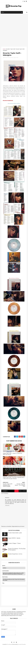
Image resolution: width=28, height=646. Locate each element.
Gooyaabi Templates (22, 644)
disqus (20, 490)
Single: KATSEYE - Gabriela (14, 538)
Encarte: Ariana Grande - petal (15, 532)
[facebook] (16, 642)
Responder (7, 505)
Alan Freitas (5, 576)
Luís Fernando (5, 570)
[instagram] (26, 1)
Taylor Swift (12, 49)
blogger (16, 490)
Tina (3, 583)
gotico (3, 565)
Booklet (8, 49)
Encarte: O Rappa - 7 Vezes (14, 543)
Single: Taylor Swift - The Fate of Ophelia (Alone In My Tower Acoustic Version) (13, 478)
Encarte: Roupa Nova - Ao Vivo (15, 554)
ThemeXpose (9, 644)
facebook (24, 490)
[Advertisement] (14, 30)
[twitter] (24, 1)
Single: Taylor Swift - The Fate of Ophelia (12, 466)
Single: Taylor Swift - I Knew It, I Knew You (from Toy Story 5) (12, 454)
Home (4, 49)
